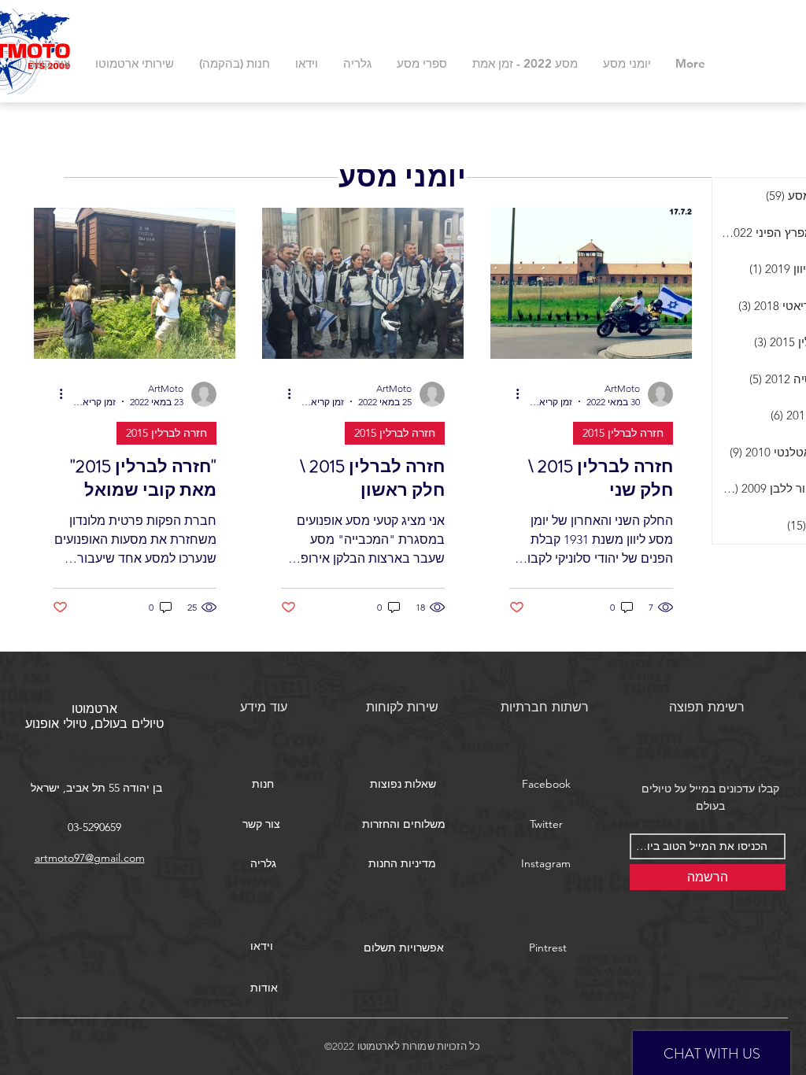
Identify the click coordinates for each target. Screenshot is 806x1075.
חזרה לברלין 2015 (623, 433)
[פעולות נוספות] (511, 394)
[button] (403, 784)
